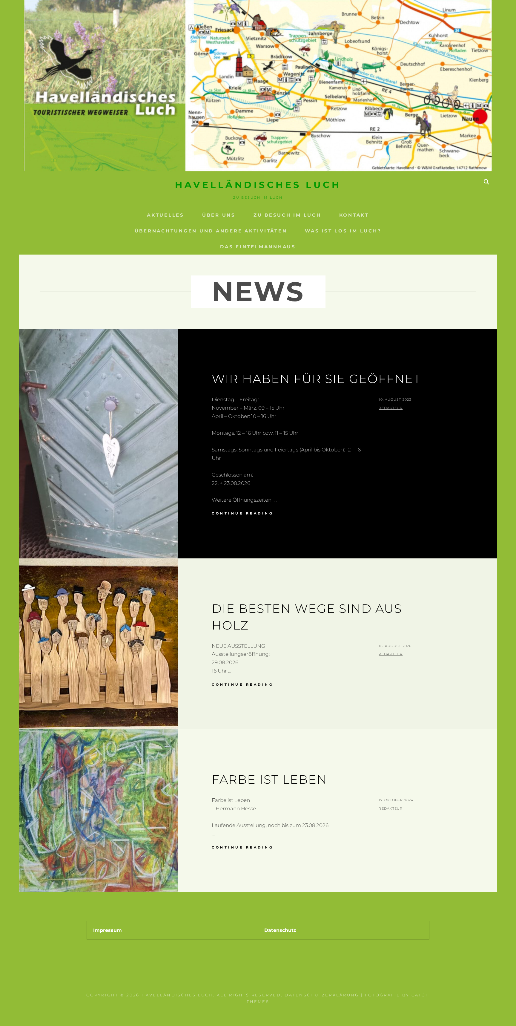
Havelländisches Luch (258, 184)
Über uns (219, 215)
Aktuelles (165, 215)
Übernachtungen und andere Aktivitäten (211, 231)
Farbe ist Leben (269, 779)
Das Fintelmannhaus (258, 246)
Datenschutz (280, 930)
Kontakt (354, 215)
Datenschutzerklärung (322, 995)
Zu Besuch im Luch (287, 215)
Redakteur (391, 408)
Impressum (107, 930)
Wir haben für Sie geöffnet (316, 378)
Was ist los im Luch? (343, 231)
